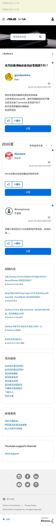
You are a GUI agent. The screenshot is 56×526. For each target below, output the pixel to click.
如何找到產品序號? (14, 369)
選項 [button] (52, 54)
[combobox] (28, 37)
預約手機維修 (11, 421)
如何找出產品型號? (14, 366)
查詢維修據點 (11, 373)
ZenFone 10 (11, 330)
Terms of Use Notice (11, 505)
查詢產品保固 (11, 381)
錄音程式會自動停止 (13, 339)
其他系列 (10, 301)
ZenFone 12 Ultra (13, 284)
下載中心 (9, 392)
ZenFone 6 (8, 54)
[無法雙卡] (51, 146)
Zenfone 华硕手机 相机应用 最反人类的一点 (23, 326)
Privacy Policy (30, 505)
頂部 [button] (8, 519)
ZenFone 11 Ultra (13, 317)
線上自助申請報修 (13, 428)
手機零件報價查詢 (13, 388)
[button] (8, 121)
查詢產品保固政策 (13, 384)
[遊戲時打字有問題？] (46, 146)
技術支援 (9, 396)
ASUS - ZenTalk (16, 19)
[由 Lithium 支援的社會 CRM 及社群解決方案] (47, 520)
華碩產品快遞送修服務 (16, 425)
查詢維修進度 (11, 377)
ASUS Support (12, 453)
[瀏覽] (4, 19)
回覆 (28, 128)
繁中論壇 (10, 499)
